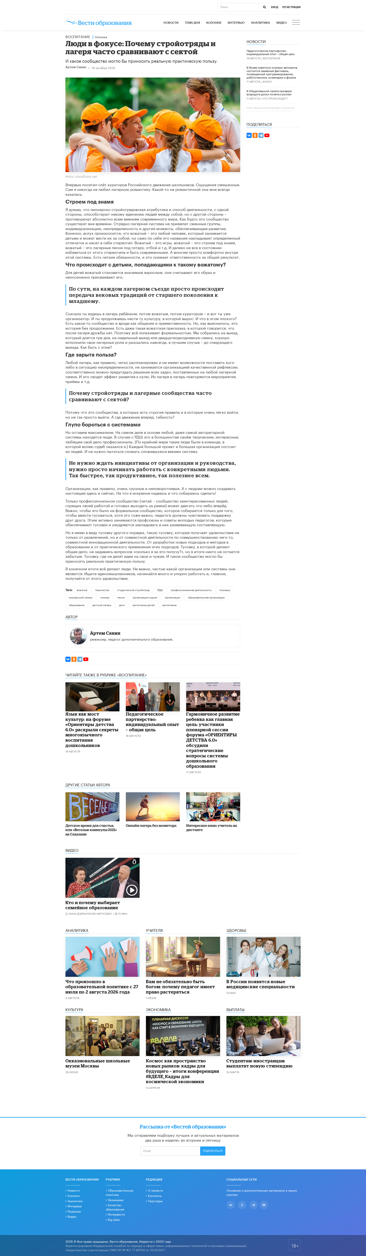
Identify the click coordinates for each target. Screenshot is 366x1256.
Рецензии (74, 1211)
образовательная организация (206, 597)
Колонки (213, 22)
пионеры (224, 590)
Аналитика (260, 22)
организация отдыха (145, 597)
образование (77, 605)
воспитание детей (144, 605)
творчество (102, 590)
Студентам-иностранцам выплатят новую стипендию (259, 1063)
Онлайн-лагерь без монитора (151, 825)
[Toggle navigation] (296, 23)
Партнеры (155, 1200)
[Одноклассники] (73, 659)
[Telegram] (79, 659)
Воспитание (77, 36)
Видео (281, 22)
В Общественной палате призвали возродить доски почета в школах (269, 92)
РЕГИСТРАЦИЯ (291, 7)
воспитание (169, 605)
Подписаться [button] (213, 1150)
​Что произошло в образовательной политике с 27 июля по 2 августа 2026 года (102, 986)
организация (172, 597)
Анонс (267, 81)
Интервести (116, 1214)
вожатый (82, 590)
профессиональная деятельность (191, 590)
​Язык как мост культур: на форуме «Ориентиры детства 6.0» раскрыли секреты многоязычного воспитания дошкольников (92, 729)
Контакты (155, 1195)
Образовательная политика (119, 1192)
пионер (105, 597)
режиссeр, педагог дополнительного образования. (131, 638)
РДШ (160, 590)
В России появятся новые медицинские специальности (260, 984)
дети (122, 605)
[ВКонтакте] (68, 659)
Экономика (115, 1199)
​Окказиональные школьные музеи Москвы (97, 1063)
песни (121, 597)
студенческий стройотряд (133, 590)
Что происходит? (275, 98)
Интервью (236, 22)
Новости (171, 22)
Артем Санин (75, 67)
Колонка (101, 36)
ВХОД (274, 7)
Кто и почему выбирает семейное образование (92, 905)
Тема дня (192, 22)
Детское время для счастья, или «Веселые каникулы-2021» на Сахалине (91, 829)
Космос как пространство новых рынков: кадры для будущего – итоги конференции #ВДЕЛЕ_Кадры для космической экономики (182, 1071)
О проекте (155, 1190)
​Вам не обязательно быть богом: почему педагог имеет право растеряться (180, 986)
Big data (114, 1219)
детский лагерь (101, 605)
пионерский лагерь (81, 597)
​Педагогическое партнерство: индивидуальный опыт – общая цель (152, 721)
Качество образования (115, 1206)
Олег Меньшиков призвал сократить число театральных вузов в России (271, 109)
